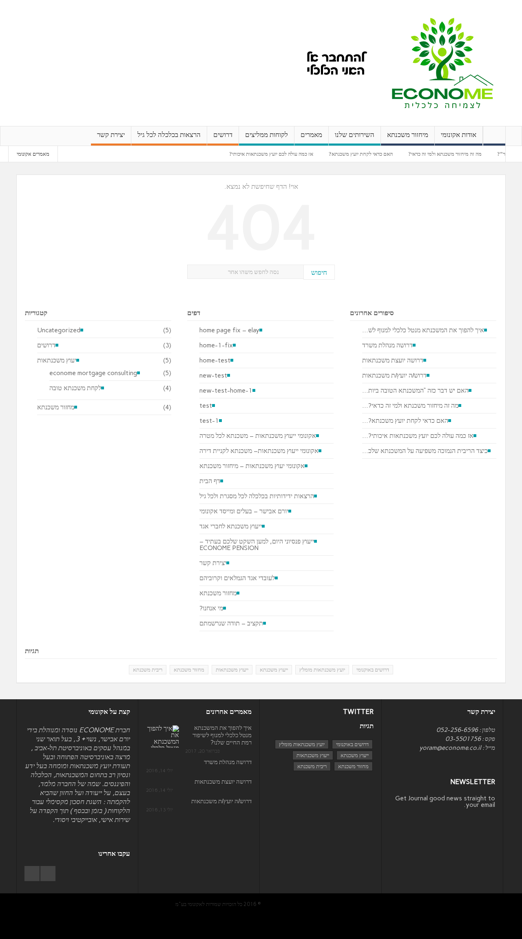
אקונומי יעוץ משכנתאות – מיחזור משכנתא (252, 466)
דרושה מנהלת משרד (387, 345)
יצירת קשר (111, 135)
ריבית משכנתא (147, 670)
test (205, 405)
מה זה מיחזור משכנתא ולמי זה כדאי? (457, 154)
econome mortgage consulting (93, 373)
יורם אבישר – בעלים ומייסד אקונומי (243, 511)
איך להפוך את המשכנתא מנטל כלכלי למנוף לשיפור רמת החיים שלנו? (222, 735)
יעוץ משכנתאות (56, 360)
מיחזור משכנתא (407, 135)
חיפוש (319, 272)
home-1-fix (216, 345)
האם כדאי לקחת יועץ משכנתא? (373, 154)
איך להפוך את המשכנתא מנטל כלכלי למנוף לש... (423, 330)
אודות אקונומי (458, 135)
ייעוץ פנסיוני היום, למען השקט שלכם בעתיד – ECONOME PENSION (256, 544)
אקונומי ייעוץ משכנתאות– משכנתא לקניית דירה (259, 451)
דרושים (222, 135)
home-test (214, 360)
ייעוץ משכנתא (274, 670)
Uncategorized (58, 330)
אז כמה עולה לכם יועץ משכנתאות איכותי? (284, 154)
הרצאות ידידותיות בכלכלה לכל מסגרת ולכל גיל (256, 496)
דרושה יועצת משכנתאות (392, 360)
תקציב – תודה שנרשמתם (231, 623)
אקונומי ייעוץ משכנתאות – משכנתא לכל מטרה (257, 436)
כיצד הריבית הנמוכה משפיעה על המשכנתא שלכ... (425, 451)
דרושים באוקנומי (372, 670)
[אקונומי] (443, 62)
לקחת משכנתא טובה (75, 388)
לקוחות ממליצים (266, 135)
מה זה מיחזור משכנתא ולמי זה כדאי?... (410, 405)
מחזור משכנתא (55, 407)
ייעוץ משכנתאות (232, 670)
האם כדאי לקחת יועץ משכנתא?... (405, 421)
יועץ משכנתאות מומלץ (322, 670)
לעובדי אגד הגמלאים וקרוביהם (237, 578)
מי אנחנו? (211, 608)
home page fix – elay (229, 330)
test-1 (209, 421)
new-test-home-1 (225, 390)
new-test (213, 375)
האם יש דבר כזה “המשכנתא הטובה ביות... (415, 390)
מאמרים (311, 135)
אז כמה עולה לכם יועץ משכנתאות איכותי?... (417, 436)
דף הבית (209, 481)
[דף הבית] (494, 136)
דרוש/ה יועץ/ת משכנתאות (394, 375)
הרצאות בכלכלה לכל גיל (169, 135)
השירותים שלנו (354, 135)
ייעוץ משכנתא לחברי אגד (230, 526)
